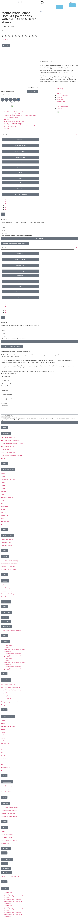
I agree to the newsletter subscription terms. (14, 338)
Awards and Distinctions (8, 452)
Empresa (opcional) (6, 399)
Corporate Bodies (6, 449)
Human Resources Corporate (12, 653)
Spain (2, 500)
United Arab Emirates (7, 497)
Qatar (2, 518)
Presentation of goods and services (14, 649)
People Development (7, 588)
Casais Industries (6, 542)
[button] (3, 32)
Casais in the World (62, 95)
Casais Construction (7, 539)
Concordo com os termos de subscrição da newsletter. (17, 235)
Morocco (3, 512)
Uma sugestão (6, 376)
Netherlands (4, 506)
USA (2, 524)
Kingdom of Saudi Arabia (8, 479)
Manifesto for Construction (9, 569)
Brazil (2, 494)
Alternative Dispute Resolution (13, 114)
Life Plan (3, 585)
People (59, 93)
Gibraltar (3, 509)
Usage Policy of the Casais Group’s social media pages (20, 115)
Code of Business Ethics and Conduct (12, 443)
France (3, 485)
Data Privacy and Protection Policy (14, 112)
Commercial (7, 651)
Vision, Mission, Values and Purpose (11, 455)
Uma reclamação (6, 383)
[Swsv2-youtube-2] (14, 100)
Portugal (3, 473)
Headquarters (8, 645)
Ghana (2, 503)
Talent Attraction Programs (9, 594)
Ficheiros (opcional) (6, 415)
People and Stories (6, 591)
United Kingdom (5, 521)
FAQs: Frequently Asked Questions (11, 630)
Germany (3, 491)
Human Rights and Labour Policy (10, 440)
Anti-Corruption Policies (8, 437)
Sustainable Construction (8, 566)
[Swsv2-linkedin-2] (3, 100)
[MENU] (59, 7)
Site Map (6, 119)
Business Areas (61, 90)
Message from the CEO (7, 446)
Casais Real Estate (6, 545)
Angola (3, 476)
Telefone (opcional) (6, 394)
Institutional (60, 88)
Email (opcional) (5, 390)
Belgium (3, 488)
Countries (6, 647)
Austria (3, 482)
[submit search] (76, 134)
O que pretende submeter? (8, 373)
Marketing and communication (13, 655)
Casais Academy (5, 597)
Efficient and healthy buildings (9, 561)
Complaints (7, 657)
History (3, 458)
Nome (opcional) (6, 386)
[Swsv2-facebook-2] (6, 100)
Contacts (59, 97)
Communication (61, 92)
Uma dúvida (5, 380)
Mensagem (4, 403)
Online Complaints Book (11, 117)
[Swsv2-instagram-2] (10, 100)
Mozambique (4, 515)
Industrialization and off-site (9, 564)
